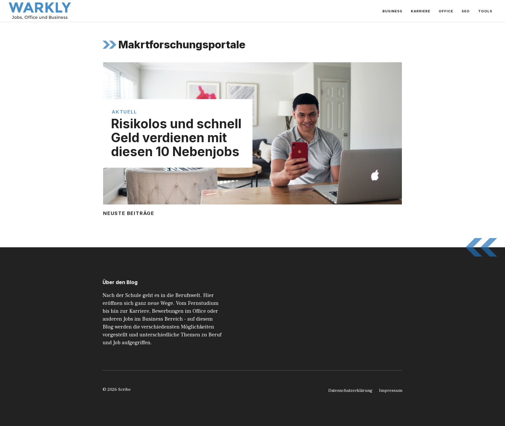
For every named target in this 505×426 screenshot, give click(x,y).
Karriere (420, 11)
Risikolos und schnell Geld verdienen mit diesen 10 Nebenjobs (176, 137)
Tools (485, 11)
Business (392, 11)
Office (446, 11)
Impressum (390, 390)
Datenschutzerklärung (350, 390)
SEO (466, 11)
